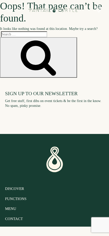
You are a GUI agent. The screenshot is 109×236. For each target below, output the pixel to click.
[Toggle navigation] (9, 9)
